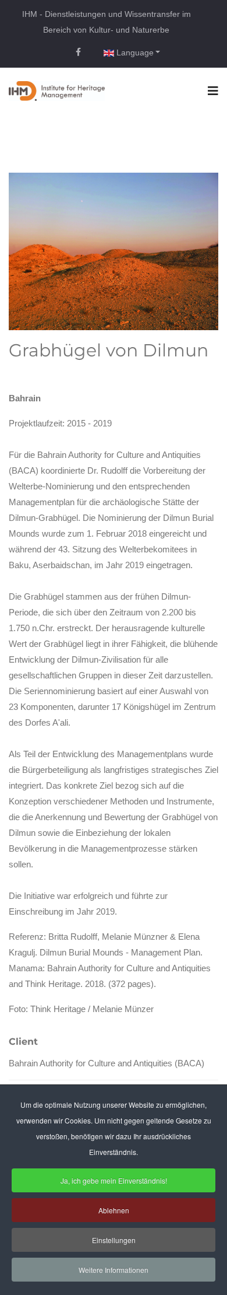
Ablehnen (113, 1210)
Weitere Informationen (113, 1270)
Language (134, 52)
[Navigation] (213, 91)
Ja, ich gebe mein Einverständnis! (114, 1180)
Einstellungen (114, 1240)
